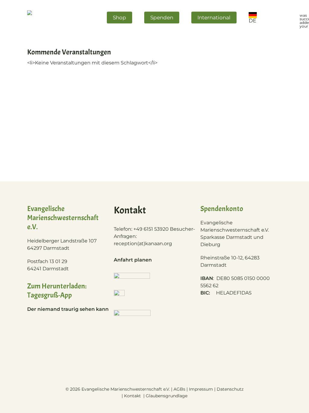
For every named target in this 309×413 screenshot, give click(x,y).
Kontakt (133, 395)
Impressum (201, 389)
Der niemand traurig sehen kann (68, 309)
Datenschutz (230, 389)
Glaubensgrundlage (166, 395)
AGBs (179, 389)
